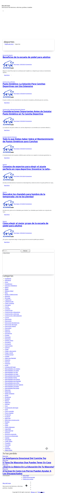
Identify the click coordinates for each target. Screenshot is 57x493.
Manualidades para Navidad (13, 381)
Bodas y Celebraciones (11, 294)
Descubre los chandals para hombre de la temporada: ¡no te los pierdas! (24, 195)
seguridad (8, 429)
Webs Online (8, 450)
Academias (8, 278)
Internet (7, 362)
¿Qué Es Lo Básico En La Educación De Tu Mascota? (28, 466)
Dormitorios (8, 333)
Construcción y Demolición (12, 312)
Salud (6, 425)
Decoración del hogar (11, 324)
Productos (14, 137)
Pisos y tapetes (9, 413)
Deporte (11, 55)
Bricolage (7, 298)
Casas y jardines (9, 303)
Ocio (6, 406)
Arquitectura (8, 284)
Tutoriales (8, 445)
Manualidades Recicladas (12, 388)
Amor (6, 282)
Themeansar (40, 492)
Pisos (6, 409)
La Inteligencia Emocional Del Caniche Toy (24, 458)
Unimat (7, 446)
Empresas (8, 337)
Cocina (7, 307)
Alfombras (8, 280)
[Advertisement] (28, 28)
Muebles (7, 399)
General (7, 347)
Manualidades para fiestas (12, 379)
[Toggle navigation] (3, 4)
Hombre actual (9, 354)
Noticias (7, 404)
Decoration (8, 328)
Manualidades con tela (11, 372)
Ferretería (8, 342)
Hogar (7, 349)
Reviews (7, 422)
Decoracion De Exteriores (12, 323)
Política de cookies (28, 479)
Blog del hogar (6, 5)
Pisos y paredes (9, 411)
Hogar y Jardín (9, 353)
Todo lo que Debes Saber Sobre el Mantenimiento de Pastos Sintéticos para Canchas (28, 140)
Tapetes (7, 438)
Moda (6, 395)
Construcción (9, 310)
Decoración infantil (10, 326)
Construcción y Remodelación (13, 316)
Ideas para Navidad (10, 358)
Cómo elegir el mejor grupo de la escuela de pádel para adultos (25, 224)
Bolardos (7, 296)
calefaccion (8, 300)
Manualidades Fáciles (11, 377)
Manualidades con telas (11, 374)
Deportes (7, 331)
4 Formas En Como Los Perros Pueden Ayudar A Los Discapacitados (27, 472)
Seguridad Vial (9, 431)
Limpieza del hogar (10, 367)
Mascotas (7, 390)
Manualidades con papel (12, 370)
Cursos (7, 317)
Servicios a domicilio (10, 434)
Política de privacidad (29, 477)
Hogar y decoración (10, 351)
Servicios (7, 432)
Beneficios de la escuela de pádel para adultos (26, 57)
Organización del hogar (11, 408)
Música (7, 400)
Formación (8, 344)
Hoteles (7, 356)
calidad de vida (9, 301)
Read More (7, 75)
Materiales (8, 392)
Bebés (6, 289)
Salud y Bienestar (10, 427)
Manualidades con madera (12, 369)
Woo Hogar (17, 64)
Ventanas (7, 448)
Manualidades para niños (12, 383)
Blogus (33, 492)
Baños (7, 287)
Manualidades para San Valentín (14, 385)
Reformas (8, 418)
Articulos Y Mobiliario (11, 285)
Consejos (5, 137)
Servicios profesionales (11, 436)
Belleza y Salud (9, 291)
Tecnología (8, 439)
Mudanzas (8, 397)
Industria (7, 360)
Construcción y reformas (9, 82)
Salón (6, 423)
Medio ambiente (9, 393)
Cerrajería (8, 305)
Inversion (7, 363)
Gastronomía (8, 346)
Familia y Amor (9, 340)
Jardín (6, 365)
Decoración (6, 55)
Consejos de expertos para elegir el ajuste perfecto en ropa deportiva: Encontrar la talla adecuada (26, 169)
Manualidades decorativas (12, 376)
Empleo (7, 335)
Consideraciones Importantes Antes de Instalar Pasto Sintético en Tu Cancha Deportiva (27, 112)
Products (7, 416)
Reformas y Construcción (12, 420)
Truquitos (7, 443)
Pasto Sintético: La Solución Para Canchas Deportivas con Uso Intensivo (24, 85)
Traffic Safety (8, 441)
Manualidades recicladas (12, 386)
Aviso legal (26, 475)
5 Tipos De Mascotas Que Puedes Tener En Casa (27, 462)
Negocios (7, 402)
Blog (6, 293)
